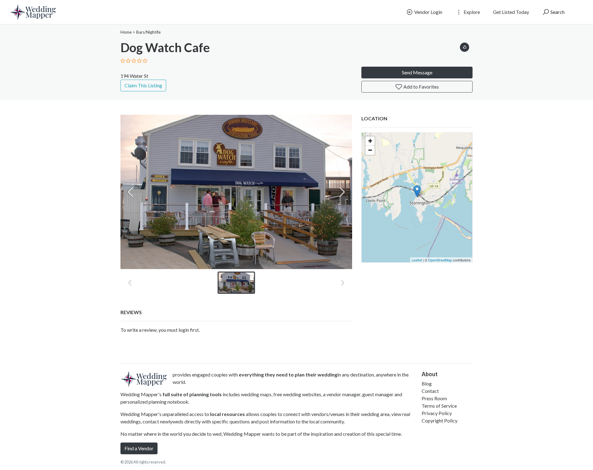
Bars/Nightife (148, 32)
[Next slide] (342, 192)
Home (126, 32)
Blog (427, 383)
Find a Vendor (139, 448)
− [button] (370, 150)
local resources (227, 414)
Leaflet (417, 259)
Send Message (417, 72)
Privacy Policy (437, 413)
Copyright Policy (439, 420)
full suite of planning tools (192, 394)
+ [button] (370, 141)
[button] (464, 46)
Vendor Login (427, 12)
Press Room (434, 398)
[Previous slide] (130, 192)
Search (557, 12)
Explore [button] (471, 12)
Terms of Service (439, 406)
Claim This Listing (143, 85)
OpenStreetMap (440, 259)
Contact (430, 391)
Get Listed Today (511, 12)
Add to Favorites (420, 86)
